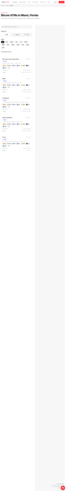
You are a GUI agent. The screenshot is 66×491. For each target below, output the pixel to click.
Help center (42, 2)
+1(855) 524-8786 (27, 70)
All (7, 34)
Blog (49, 2)
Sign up (61, 2)
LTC (21, 41)
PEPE (3, 44)
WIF (23, 44)
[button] (16, 65)
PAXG (26, 41)
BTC (7, 41)
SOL (8, 44)
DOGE (11, 41)
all (2, 41)
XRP (3, 47)
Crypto (17, 34)
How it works (35, 2)
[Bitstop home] (5, 2)
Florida (7, 5)
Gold (29, 2)
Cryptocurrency (22, 2)
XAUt (27, 44)
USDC (13, 44)
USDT (18, 44)
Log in (55, 2)
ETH (17, 41)
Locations (15, 2)
